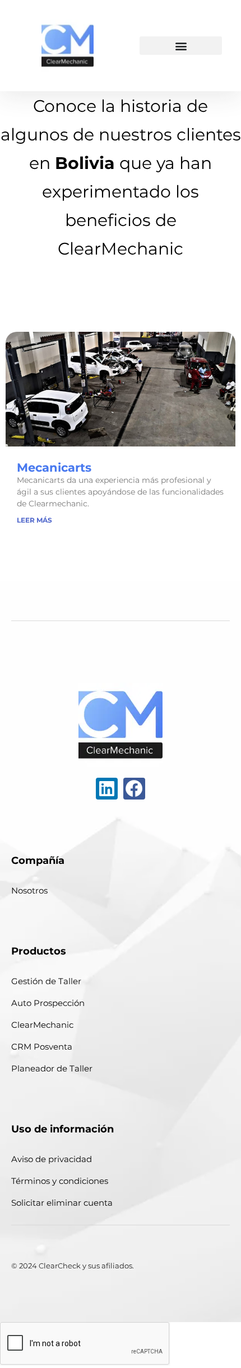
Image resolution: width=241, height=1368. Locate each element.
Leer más (34, 520)
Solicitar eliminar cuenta (62, 1202)
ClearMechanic (42, 1024)
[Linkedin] (107, 789)
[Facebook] (134, 789)
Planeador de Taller (51, 1068)
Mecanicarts (54, 467)
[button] (180, 45)
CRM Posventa (41, 1046)
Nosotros (29, 890)
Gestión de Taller (46, 981)
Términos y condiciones (59, 1181)
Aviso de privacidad (51, 1159)
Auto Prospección (48, 1003)
